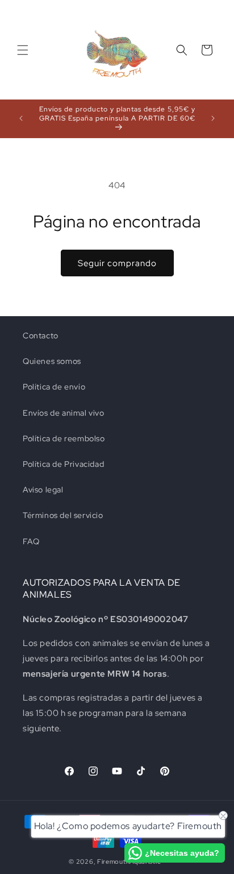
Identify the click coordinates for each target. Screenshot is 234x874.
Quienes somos (52, 361)
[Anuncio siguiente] (212, 118)
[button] (22, 50)
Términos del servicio (63, 515)
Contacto (40, 335)
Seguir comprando (117, 263)
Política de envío (54, 387)
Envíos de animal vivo (64, 413)
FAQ (31, 541)
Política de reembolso (64, 438)
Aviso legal (43, 489)
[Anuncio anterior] (21, 118)
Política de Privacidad (63, 464)
